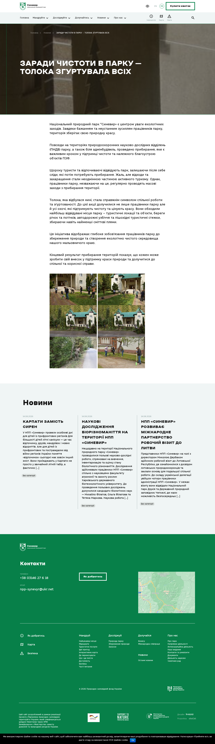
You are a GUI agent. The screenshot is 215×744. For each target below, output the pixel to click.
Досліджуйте (60, 18)
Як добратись (92, 577)
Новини (101, 18)
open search (193, 18)
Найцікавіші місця (87, 641)
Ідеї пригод (84, 650)
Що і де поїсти (86, 658)
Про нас (118, 18)
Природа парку (116, 641)
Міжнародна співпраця (149, 644)
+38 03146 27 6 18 (34, 578)
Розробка (186, 718)
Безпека (33, 653)
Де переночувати (87, 655)
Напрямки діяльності (178, 644)
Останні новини (145, 660)
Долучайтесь (82, 18)
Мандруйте (39, 18)
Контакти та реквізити (178, 652)
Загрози (112, 647)
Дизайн (180, 714)
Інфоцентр (151, 20)
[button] (147, 6)
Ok (133, 740)
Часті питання (85, 667)
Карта (161, 20)
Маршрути (84, 644)
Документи (173, 655)
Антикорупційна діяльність (180, 647)
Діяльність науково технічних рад (177, 659)
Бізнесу (141, 641)
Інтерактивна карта (88, 652)
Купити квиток (180, 6)
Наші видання (174, 650)
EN (155, 6)
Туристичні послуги (88, 647)
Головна (24, 18)
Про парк (172, 641)
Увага (169, 20)
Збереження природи (119, 644)
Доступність (84, 661)
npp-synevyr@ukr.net (37, 589)
